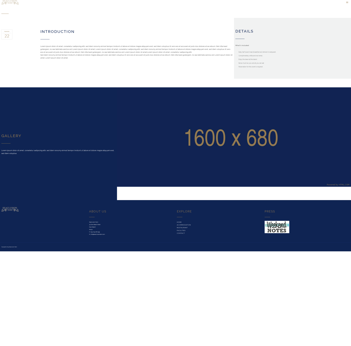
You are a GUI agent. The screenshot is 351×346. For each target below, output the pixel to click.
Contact (181, 234)
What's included (242, 46)
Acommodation (184, 226)
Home (179, 223)
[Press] (277, 228)
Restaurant (182, 228)
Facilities (181, 231)
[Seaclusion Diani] (29, 2)
